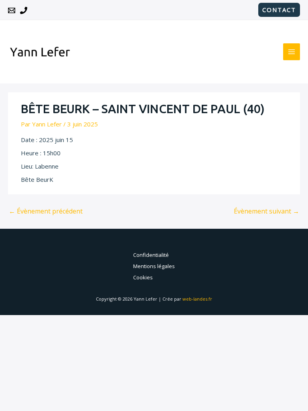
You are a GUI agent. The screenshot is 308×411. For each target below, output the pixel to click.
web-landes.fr (197, 299)
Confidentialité (151, 254)
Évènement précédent (46, 211)
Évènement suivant (266, 211)
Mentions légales (154, 266)
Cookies (143, 277)
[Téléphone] (23, 10)
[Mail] (11, 10)
